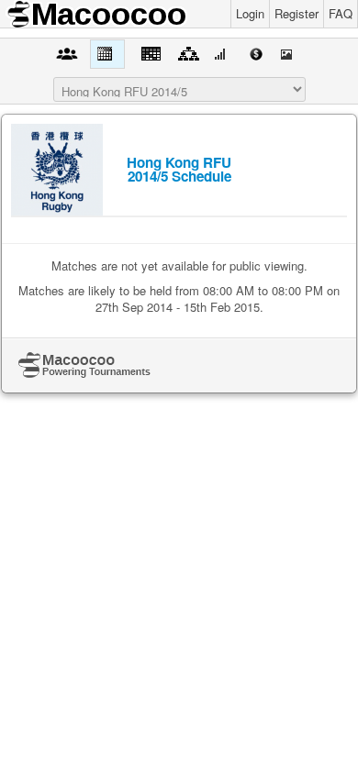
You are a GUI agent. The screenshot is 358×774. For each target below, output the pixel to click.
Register (296, 13)
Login (250, 13)
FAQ (340, 13)
